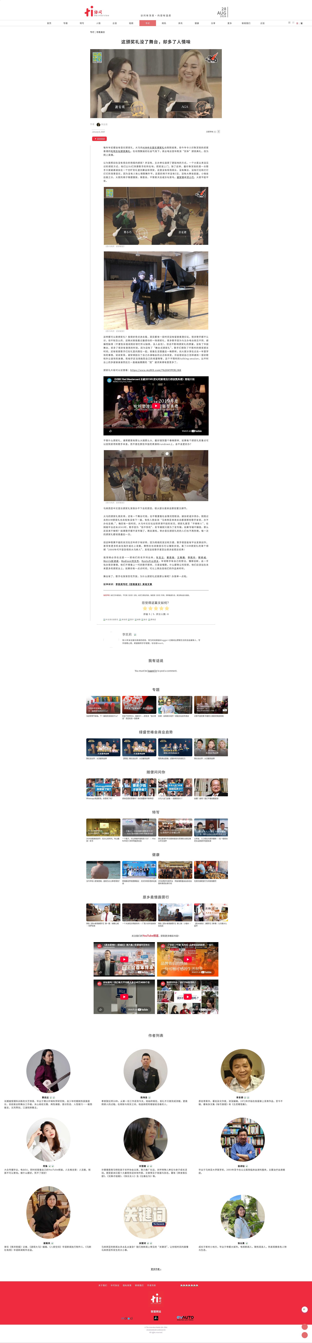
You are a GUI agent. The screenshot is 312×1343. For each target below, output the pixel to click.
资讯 (180, 23)
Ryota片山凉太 (150, 561)
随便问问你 (156, 771)
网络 (139, 619)
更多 (230, 23)
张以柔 (241, 1243)
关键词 (142, 1243)
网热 (164, 23)
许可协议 (115, 1285)
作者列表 (151, 1285)
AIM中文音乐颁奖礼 (153, 147)
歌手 (132, 619)
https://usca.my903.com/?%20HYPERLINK (155, 370)
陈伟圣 (144, 1097)
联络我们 (246, 23)
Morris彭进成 (111, 561)
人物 (98, 23)
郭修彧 (202, 557)
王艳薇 (181, 557)
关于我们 (102, 1285)
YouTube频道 (150, 935)
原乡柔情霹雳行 (156, 896)
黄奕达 (45, 1097)
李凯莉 (104, 124)
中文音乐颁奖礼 (112, 619)
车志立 (160, 557)
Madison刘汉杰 (130, 561)
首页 (49, 23)
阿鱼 (45, 1165)
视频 (131, 23)
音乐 (145, 619)
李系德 (239, 1097)
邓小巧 (190, 177)
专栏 (148, 23)
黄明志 (153, 619)
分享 (213, 23)
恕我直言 (101, 32)
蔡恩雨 (171, 557)
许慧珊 (142, 1165)
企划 (115, 23)
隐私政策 (127, 1285)
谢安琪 (180, 177)
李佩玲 (192, 557)
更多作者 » (156, 1269)
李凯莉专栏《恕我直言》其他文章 (134, 584)
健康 (197, 23)
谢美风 (46, 1243)
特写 (82, 23)
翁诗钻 (241, 1165)
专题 (65, 23)
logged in (152, 670)
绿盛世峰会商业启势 (156, 731)
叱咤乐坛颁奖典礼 (120, 151)
